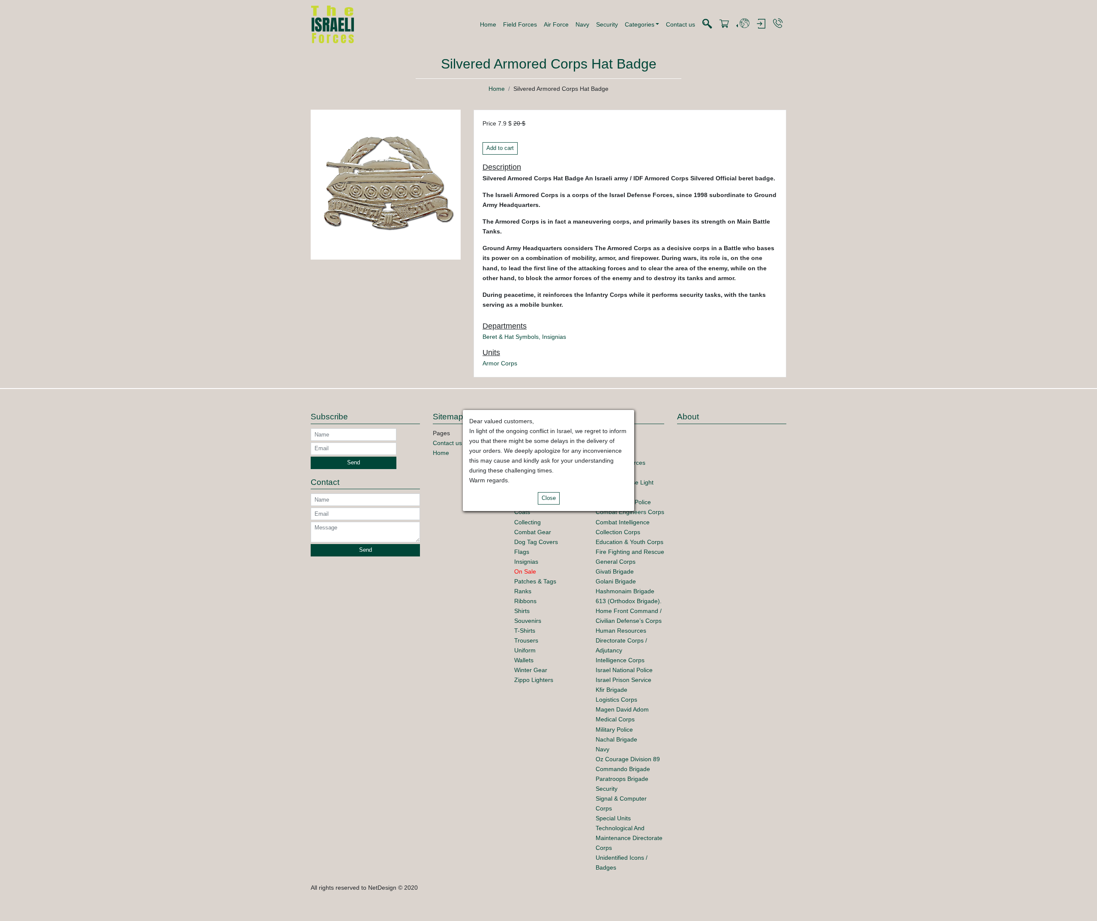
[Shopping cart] (724, 24)
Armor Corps (500, 363)
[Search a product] (707, 24)
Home (488, 24)
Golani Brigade (616, 581)
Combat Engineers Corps (630, 511)
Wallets (524, 660)
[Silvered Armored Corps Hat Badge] (386, 184)
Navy (582, 24)
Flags (521, 551)
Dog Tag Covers (536, 541)
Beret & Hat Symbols (511, 336)
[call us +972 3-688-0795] (778, 24)
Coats (522, 511)
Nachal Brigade (616, 739)
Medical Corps (615, 719)
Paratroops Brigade (622, 778)
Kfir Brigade (611, 689)
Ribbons (525, 601)
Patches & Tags (535, 581)
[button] (642, 24)
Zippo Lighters (533, 679)
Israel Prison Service (623, 679)
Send (353, 463)
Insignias (554, 336)
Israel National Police (624, 670)
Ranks (522, 591)
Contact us (680, 24)
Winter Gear (530, 670)
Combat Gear (532, 532)
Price (489, 123)
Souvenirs (527, 620)
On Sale (525, 571)
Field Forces (520, 24)
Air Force (556, 24)
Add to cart (500, 148)
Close (549, 498)
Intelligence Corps (620, 660)
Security (607, 24)
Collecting (527, 522)
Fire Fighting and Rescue (630, 551)
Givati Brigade (615, 571)
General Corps (615, 561)
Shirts (522, 610)
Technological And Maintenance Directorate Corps (629, 838)
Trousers (526, 640)
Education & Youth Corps (629, 541)
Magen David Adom (622, 709)
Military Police (614, 729)
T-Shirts (524, 630)
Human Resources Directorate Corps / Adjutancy (621, 640)
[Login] (761, 24)
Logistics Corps (616, 699)
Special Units (613, 818)
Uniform (525, 650)
